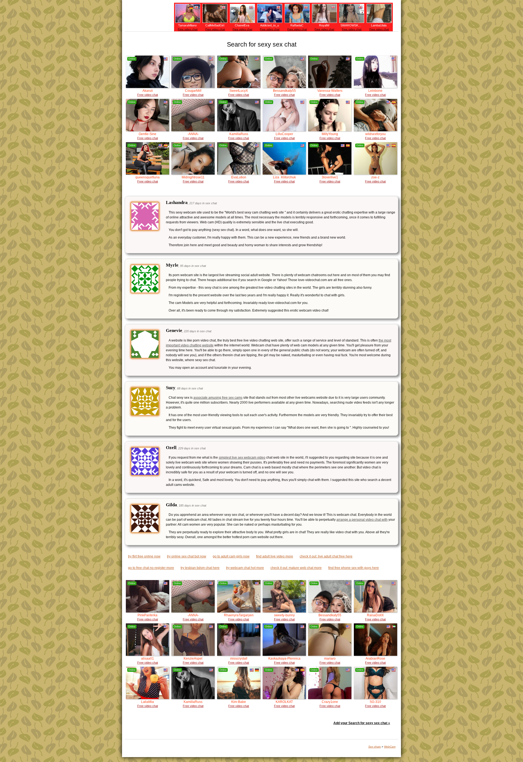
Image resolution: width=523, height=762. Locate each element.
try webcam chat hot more (245, 568)
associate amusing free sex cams (217, 398)
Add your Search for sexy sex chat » (361, 723)
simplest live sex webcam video (242, 457)
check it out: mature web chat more (296, 568)
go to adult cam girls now (231, 556)
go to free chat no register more (151, 568)
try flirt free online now (144, 556)
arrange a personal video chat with (362, 520)
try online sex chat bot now (186, 556)
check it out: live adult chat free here (326, 556)
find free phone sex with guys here (353, 568)
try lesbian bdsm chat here (200, 568)
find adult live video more (274, 556)
